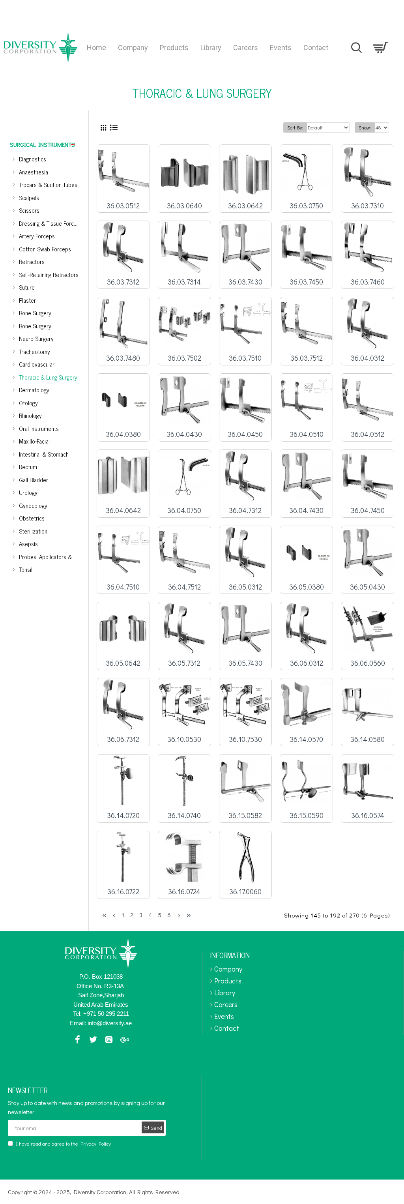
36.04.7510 (123, 587)
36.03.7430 (245, 281)
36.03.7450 (306, 281)
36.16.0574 (367, 815)
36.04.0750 (184, 510)
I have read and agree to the (63, 1143)
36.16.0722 (123, 891)
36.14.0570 (306, 739)
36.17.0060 (245, 891)
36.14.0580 (367, 739)
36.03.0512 (123, 205)
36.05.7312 (184, 663)
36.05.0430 (367, 587)
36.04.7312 (245, 510)
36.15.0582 (245, 815)
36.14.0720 (123, 815)
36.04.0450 (245, 434)
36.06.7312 (123, 739)
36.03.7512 (306, 358)
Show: (365, 127)
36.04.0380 (123, 434)
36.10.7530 (245, 739)
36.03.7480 (123, 358)
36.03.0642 (245, 205)
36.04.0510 (307, 434)
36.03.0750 (306, 205)
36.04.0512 (367, 434)
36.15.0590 (307, 815)
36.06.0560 (367, 663)
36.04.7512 (184, 587)
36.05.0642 (123, 663)
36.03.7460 (368, 281)
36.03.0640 (184, 205)
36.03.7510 (245, 358)
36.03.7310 (367, 205)
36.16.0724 (184, 891)
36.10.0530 (184, 739)
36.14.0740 (184, 815)
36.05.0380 (306, 587)
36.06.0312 (306, 663)
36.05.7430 (245, 663)
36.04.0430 (184, 434)
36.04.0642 (123, 510)
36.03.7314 (184, 281)
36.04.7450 (368, 510)
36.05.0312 (245, 587)
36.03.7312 (123, 281)
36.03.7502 (184, 358)
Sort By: (295, 127)
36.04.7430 (306, 510)
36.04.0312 (367, 358)
